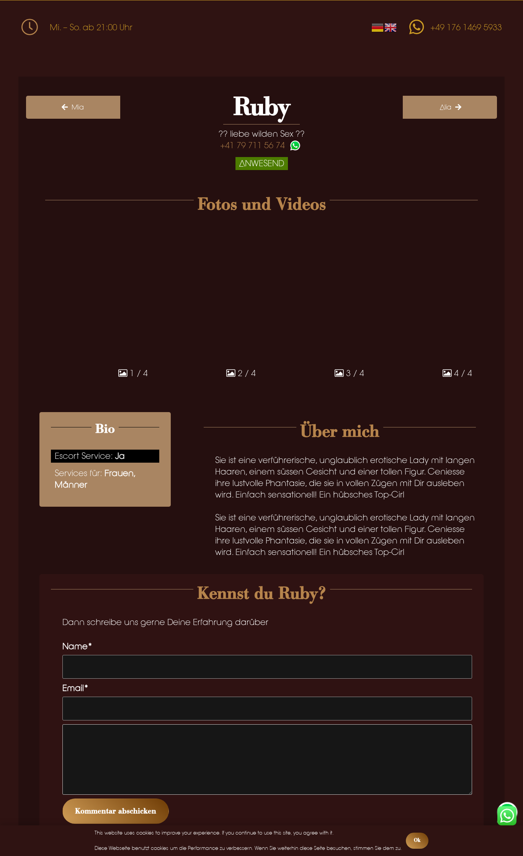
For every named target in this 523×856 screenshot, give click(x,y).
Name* (77, 646)
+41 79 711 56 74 (252, 146)
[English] (390, 27)
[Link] (416, 21)
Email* (75, 688)
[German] (377, 27)
